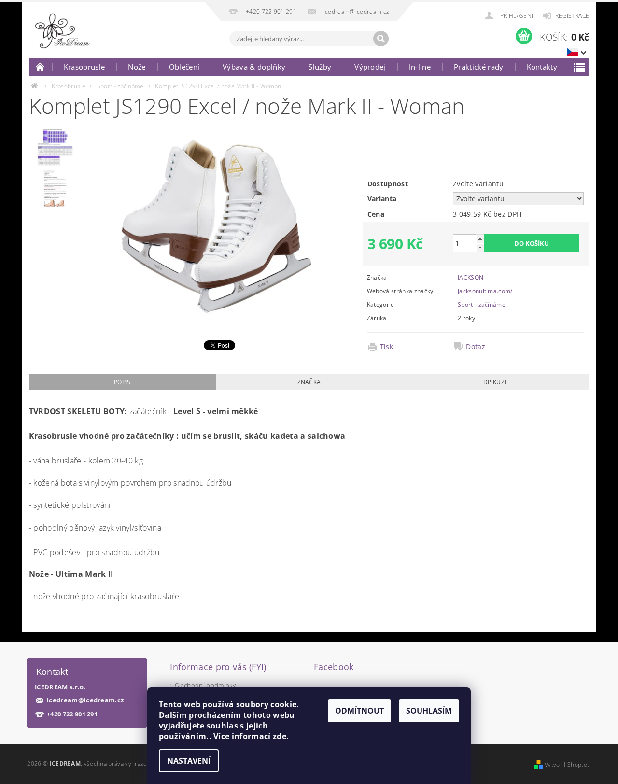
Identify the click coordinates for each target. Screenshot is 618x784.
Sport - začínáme (482, 304)
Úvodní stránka (40, 66)
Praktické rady (478, 66)
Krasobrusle (84, 66)
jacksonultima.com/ (485, 291)
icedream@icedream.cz (85, 700)
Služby (320, 66)
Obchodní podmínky (205, 685)
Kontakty (542, 66)
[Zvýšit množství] (480, 238)
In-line (420, 66)
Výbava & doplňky (254, 66)
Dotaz (475, 346)
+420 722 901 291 (72, 714)
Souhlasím (429, 710)
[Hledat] (381, 38)
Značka (309, 382)
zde (279, 736)
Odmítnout (359, 710)
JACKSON (470, 277)
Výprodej (370, 66)
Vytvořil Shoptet (567, 764)
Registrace (572, 16)
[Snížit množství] (480, 247)
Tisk (386, 346)
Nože (136, 66)
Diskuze (495, 382)
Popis (122, 382)
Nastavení (189, 761)
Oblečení (184, 66)
